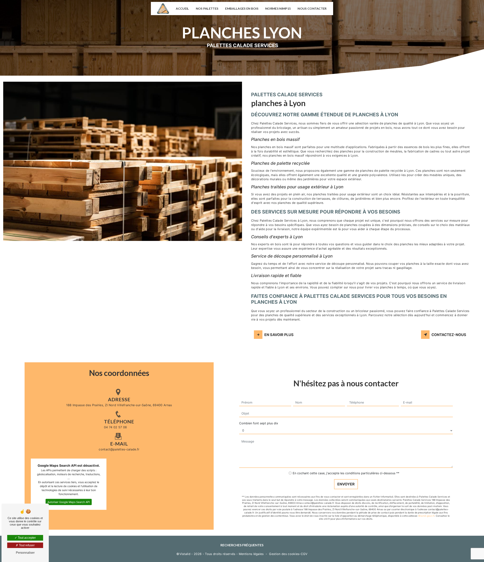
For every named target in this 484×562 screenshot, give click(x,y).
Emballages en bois (241, 8)
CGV (304, 554)
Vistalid (185, 554)
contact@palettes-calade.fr (119, 449)
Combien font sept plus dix (258, 423)
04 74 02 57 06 (115, 427)
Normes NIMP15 (278, 8)
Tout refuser (26, 545)
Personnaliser (25, 552)
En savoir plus (279, 334)
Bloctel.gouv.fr (426, 515)
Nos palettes (207, 8)
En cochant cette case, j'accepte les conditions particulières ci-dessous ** (346, 473)
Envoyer (346, 484)
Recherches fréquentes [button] (242, 545)
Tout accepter (26, 537)
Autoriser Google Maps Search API (68, 502)
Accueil (182, 8)
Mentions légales (251, 554)
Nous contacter (312, 8)
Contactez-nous (448, 334)
